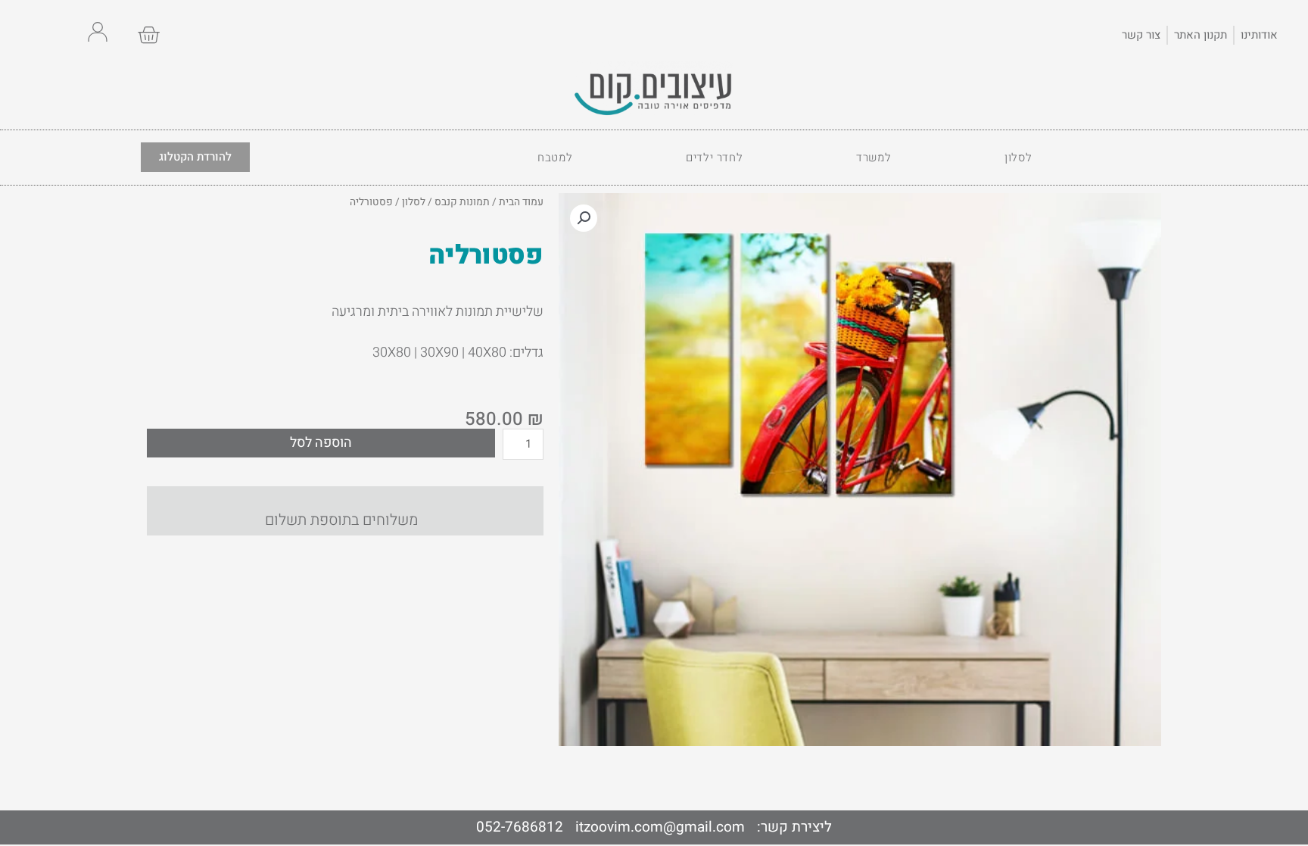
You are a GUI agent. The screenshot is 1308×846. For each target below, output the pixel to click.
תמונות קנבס (462, 202)
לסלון (1018, 157)
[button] (583, 218)
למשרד (873, 157)
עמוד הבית (521, 202)
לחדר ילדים (714, 157)
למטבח (554, 157)
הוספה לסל (321, 442)
